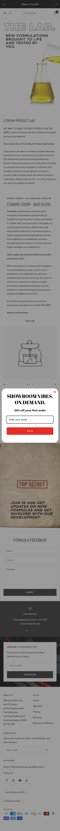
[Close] (54, 391)
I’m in (30, 431)
